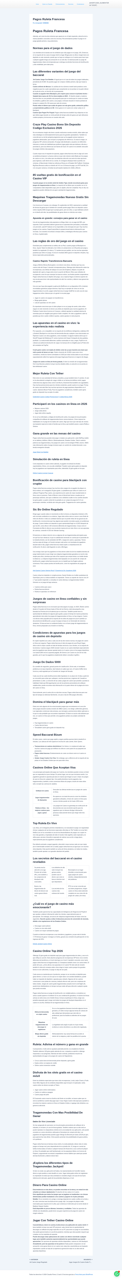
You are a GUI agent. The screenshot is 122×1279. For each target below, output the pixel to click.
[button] (116, 1273)
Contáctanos (80, 4)
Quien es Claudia (47, 4)
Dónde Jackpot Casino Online (42, 944)
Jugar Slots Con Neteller (40, 452)
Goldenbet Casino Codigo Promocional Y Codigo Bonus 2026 (52, 397)
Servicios (70, 4)
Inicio (37, 4)
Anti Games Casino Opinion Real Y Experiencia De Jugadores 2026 (54, 570)
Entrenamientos (60, 4)
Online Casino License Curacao (43, 473)
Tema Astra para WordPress (84, 1274)
